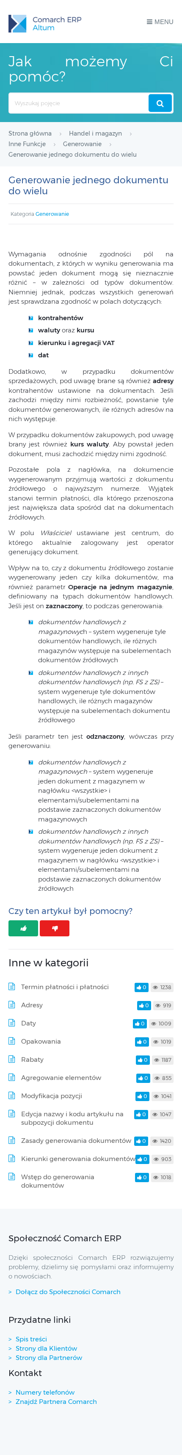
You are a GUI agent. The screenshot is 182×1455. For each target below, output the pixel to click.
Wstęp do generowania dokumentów (57, 1181)
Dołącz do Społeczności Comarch (68, 1292)
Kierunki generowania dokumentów (78, 1159)
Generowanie (52, 214)
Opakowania (41, 1041)
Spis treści (31, 1339)
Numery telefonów (45, 1392)
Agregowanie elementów (61, 1078)
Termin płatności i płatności (65, 987)
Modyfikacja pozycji (51, 1096)
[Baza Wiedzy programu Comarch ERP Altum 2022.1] (44, 21)
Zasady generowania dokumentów (76, 1141)
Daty (28, 1023)
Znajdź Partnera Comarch (56, 1402)
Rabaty (32, 1059)
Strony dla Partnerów (49, 1358)
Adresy (32, 1005)
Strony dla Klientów (46, 1348)
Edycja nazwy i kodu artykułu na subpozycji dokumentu (72, 1118)
